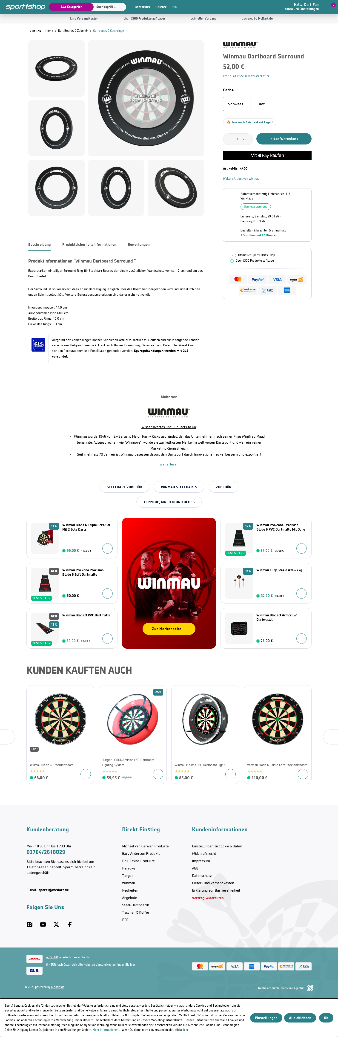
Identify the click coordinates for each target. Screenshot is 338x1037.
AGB (195, 868)
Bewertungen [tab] (139, 244)
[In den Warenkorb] (107, 548)
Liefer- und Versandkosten (213, 883)
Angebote (129, 898)
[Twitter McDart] (56, 926)
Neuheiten (130, 891)
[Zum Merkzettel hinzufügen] (310, 45)
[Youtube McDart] (43, 926)
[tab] (39, 244)
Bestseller (142, 7)
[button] (304, 7)
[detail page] (85, 774)
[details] (240, 44)
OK (326, 1018)
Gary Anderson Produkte (141, 854)
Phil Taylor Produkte (138, 861)
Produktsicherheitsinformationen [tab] (89, 244)
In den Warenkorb (283, 138)
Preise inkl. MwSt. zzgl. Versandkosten (246, 76)
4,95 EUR (52, 957)
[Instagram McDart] (29, 926)
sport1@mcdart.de (53, 890)
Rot (261, 104)
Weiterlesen (169, 464)
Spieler (160, 7)
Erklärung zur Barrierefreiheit (216, 891)
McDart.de (57, 987)
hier (132, 965)
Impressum (201, 861)
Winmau (128, 883)
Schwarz (235, 104)
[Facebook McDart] (69, 926)
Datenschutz (202, 876)
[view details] (60, 734)
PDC (175, 7)
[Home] (23, 7)
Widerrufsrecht (204, 854)
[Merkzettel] (270, 7)
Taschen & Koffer (135, 913)
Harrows (128, 868)
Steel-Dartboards (135, 905)
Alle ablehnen (300, 1018)
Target (127, 876)
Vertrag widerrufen (208, 898)
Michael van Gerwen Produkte (145, 846)
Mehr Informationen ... (107, 1030)
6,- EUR (51, 965)
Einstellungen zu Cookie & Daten (217, 846)
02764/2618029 (45, 852)
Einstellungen (266, 1018)
